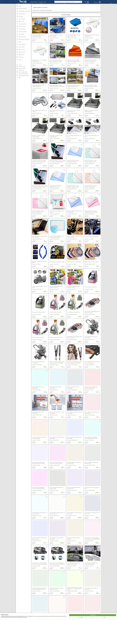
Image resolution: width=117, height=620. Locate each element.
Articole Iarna (20, 57)
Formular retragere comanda (23, 75)
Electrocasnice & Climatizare (23, 39)
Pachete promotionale (22, 8)
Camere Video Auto (21, 44)
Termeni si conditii (21, 66)
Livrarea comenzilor (22, 68)
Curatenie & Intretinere (22, 31)
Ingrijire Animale (21, 54)
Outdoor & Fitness (21, 18)
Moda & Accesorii (21, 49)
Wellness (20, 41)
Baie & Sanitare (21, 34)
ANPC (19, 77)
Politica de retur (21, 70)
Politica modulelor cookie (22, 73)
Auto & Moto (20, 16)
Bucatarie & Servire (42, 2)
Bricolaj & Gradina (33, 2)
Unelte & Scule (21, 21)
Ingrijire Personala (21, 52)
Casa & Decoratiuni (21, 29)
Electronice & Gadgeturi (24, 11)
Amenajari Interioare (22, 36)
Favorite (20, 59)
